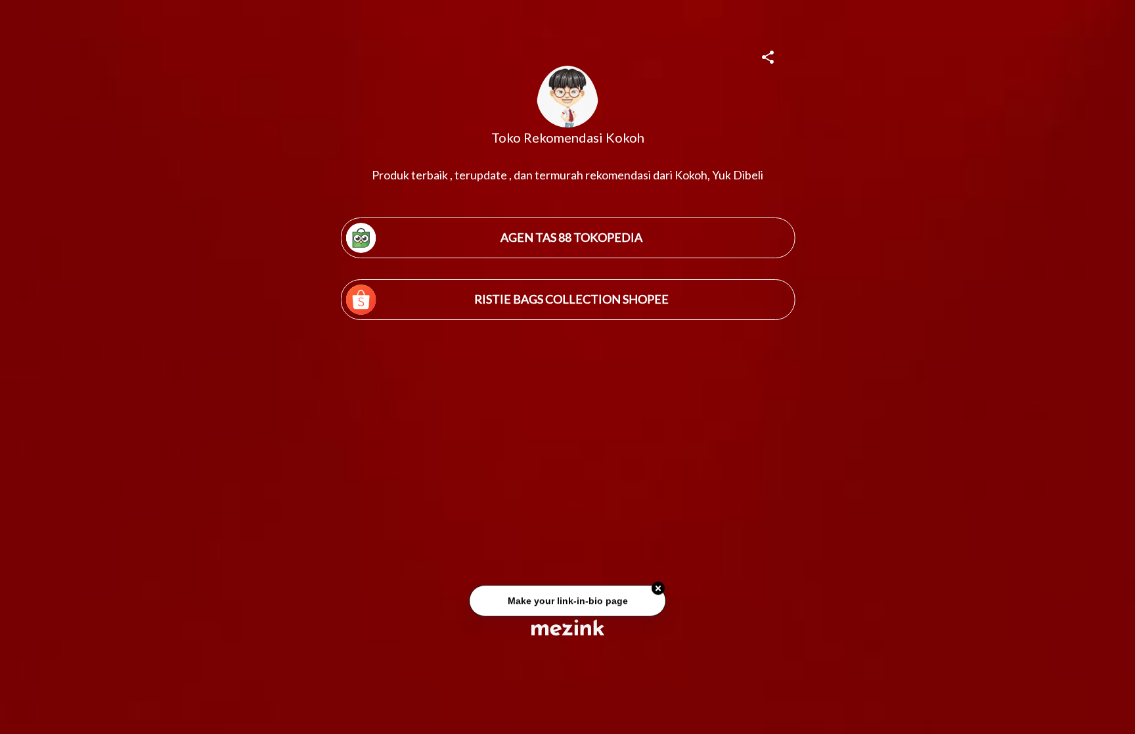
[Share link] (768, 55)
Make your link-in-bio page (567, 601)
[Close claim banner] (658, 589)
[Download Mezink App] (567, 627)
